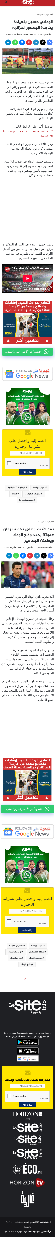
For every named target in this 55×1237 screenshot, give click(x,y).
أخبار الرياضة (39, 488)
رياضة (39, 14)
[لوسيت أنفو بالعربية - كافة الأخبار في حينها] (27, 2)
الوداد (14, 494)
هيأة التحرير (46, 1231)
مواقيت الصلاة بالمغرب (13, 1231)
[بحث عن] (5, 3)
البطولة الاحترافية (16, 488)
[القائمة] (49, 3)
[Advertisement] (27, 210)
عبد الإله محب (43, 34)
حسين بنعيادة (26, 500)
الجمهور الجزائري (33, 494)
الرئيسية (47, 14)
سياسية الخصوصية (32, 1231)
